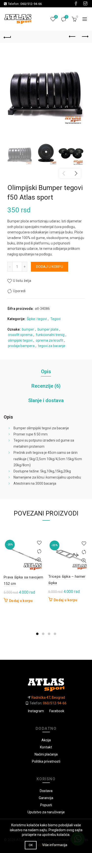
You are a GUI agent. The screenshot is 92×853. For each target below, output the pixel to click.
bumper (28, 329)
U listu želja (22, 281)
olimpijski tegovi (20, 340)
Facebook (56, 711)
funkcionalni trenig (50, 335)
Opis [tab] (46, 371)
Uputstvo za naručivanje (46, 812)
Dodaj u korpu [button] (21, 601)
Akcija (46, 740)
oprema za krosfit (49, 340)
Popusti (46, 805)
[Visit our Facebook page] (76, 3)
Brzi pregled (39, 560)
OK (31, 845)
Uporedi (66, 16)
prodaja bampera (21, 346)
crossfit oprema (20, 335)
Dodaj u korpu (49, 267)
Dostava (46, 791)
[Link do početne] (46, 683)
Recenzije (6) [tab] (46, 386)
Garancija (46, 798)
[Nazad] (7, 37)
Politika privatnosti (46, 761)
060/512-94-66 (31, 4)
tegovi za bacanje (51, 346)
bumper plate (48, 329)
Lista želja (56, 16)
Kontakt (46, 747)
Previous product (72, 37)
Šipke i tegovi (37, 319)
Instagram (36, 711)
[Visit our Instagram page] (85, 3)
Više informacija (54, 845)
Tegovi (55, 319)
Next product (85, 37)
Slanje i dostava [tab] (46, 400)
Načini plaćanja (46, 754)
